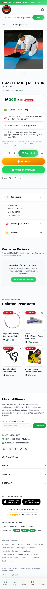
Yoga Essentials (33, 558)
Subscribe (39, 426)
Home (4, 25)
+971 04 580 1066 (12, 435)
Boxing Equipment (8, 554)
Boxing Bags (25, 551)
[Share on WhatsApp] (10, 178)
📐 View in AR (25, 67)
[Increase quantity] (14, 153)
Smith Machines (8, 548)
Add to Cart (30, 153)
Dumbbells (31, 548)
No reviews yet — (13, 90)
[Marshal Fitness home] (6, 9)
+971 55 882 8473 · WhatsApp (17, 439)
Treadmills (6, 544)
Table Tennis (7, 558)
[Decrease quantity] (5, 153)
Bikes (14, 544)
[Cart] (42, 9)
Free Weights (20, 548)
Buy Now (25, 161)
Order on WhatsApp (25, 170)
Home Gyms (39, 544)
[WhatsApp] (4, 449)
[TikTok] (21, 449)
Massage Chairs (20, 558)
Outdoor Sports (7, 561)
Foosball (34, 554)
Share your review (25, 279)
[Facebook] (15, 449)
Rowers (29, 544)
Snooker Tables (23, 554)
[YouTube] (26, 449)
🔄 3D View (10, 67)
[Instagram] (10, 449)
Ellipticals (21, 544)
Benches (15, 551)
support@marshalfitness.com (17, 443)
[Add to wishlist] (42, 153)
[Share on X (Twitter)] (15, 178)
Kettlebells (6, 551)
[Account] (36, 9)
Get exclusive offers (13, 421)
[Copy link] (21, 178)
